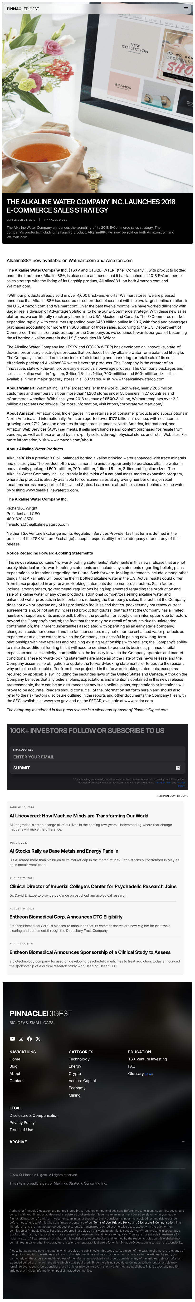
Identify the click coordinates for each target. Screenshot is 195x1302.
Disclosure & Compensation (156, 1222)
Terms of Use (163, 782)
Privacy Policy (122, 1222)
